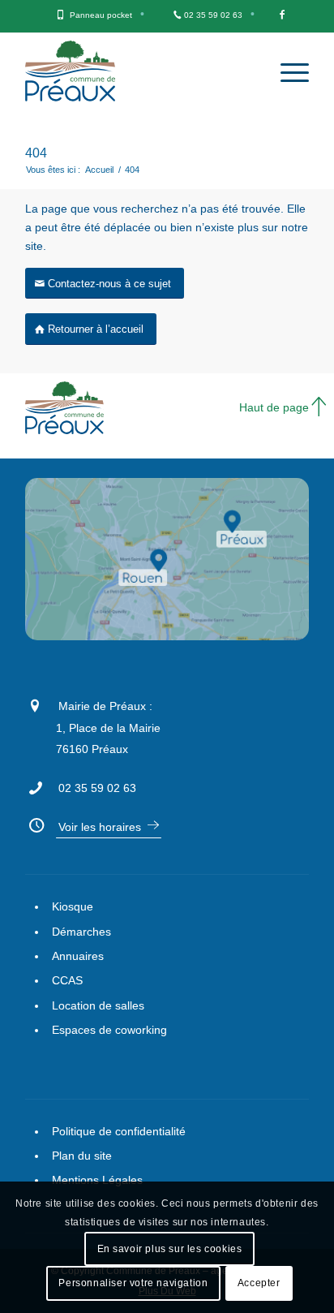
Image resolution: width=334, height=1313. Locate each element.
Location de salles (98, 1005)
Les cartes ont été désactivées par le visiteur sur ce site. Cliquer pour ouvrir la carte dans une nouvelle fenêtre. (188, 583)
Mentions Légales (97, 1179)
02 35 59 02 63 (213, 15)
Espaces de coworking (109, 1029)
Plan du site (82, 1155)
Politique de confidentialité (119, 1131)
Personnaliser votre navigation (133, 1283)
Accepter (259, 1283)
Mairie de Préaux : (105, 706)
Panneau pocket (101, 15)
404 (36, 153)
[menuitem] (101, 16)
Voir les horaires (99, 826)
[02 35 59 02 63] (35, 785)
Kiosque (72, 906)
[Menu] (286, 73)
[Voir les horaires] (35, 823)
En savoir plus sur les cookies (169, 1249)
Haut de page (274, 407)
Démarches (81, 931)
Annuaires (78, 955)
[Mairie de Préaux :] (35, 703)
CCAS (67, 980)
